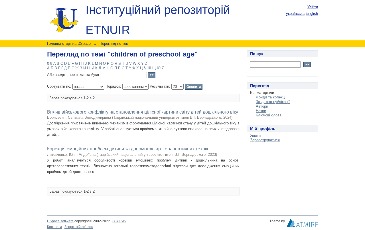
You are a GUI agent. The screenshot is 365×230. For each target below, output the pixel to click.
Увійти (312, 7)
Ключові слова (268, 115)
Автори (262, 106)
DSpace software (60, 221)
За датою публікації (273, 102)
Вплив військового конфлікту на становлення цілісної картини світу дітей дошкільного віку (142, 112)
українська (295, 13)
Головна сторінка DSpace (69, 43)
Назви (261, 111)
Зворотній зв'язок (78, 227)
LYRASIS (119, 221)
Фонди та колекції (271, 97)
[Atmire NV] (302, 224)
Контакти (54, 227)
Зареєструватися (265, 140)
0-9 (49, 63)
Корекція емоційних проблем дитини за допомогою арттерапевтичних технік (127, 148)
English (312, 13)
